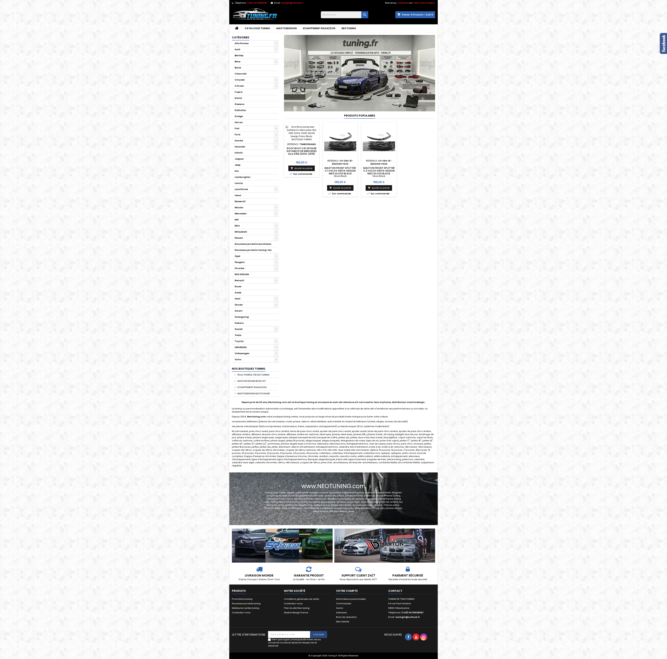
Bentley (239, 55)
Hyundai (240, 146)
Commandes (343, 603)
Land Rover (241, 189)
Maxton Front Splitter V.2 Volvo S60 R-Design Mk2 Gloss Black (379, 170)
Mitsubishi (241, 231)
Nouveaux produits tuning (246, 603)
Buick (238, 67)
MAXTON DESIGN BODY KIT (251, 381)
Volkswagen (242, 353)
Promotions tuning (242, 599)
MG (237, 219)
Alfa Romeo (242, 43)
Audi (237, 49)
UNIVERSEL (241, 347)
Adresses (341, 612)
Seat (237, 298)
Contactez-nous (241, 612)
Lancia (239, 183)
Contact (395, 591)
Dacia (238, 98)
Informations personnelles (351, 599)
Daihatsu (240, 110)
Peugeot (240, 262)
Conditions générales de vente (301, 599)
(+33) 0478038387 (257, 2)
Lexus (238, 195)
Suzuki (239, 329)
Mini (237, 225)
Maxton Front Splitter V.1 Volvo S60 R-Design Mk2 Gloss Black (340, 170)
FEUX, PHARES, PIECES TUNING (253, 374)
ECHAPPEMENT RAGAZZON (319, 28)
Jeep (237, 165)
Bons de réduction (346, 617)
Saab (238, 292)
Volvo (238, 359)
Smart (238, 310)
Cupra (238, 92)
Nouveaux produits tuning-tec (253, 250)
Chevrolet (241, 73)
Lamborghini (242, 177)
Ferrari (239, 122)
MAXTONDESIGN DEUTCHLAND (253, 393)
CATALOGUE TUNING (257, 28)
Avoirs (339, 608)
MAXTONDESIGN (286, 28)
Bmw (237, 61)
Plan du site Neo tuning (297, 608)
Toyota (239, 341)
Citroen (239, 86)
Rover (238, 286)
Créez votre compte (423, 2)
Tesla (238, 335)
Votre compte (347, 591)
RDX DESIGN (242, 274)
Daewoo (240, 104)
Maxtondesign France (296, 612)
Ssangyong (242, 317)
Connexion (403, 2)
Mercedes (240, 213)
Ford (237, 134)
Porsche (239, 268)
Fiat (237, 128)
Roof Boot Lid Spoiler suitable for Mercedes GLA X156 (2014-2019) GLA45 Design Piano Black (301, 154)
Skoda (239, 304)
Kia (237, 171)
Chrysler (240, 79)
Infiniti (239, 152)
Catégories (240, 37)
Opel (237, 256)
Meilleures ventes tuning (245, 608)
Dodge (239, 116)
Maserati (240, 201)
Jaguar (239, 158)
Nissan (239, 238)
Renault (239, 280)
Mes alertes (342, 621)
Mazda (239, 207)
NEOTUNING (348, 28)
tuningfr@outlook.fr (292, 2)
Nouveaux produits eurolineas (253, 244)
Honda (239, 140)
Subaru (239, 323)
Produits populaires (359, 116)
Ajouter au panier (301, 168)
